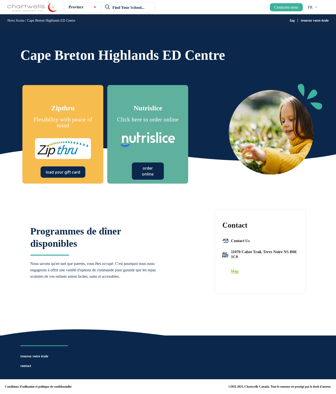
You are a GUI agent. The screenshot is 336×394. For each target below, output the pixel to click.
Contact (25, 366)
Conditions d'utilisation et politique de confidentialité (38, 386)
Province (76, 7)
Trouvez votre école (315, 20)
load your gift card (63, 172)
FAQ (292, 20)
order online (147, 171)
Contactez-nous (286, 7)
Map (235, 271)
